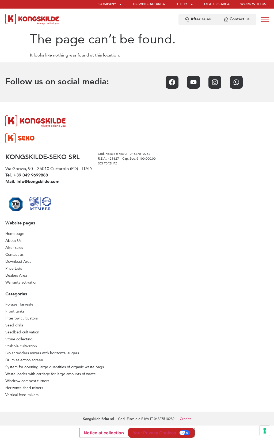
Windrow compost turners (27, 381)
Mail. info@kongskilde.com (32, 182)
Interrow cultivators (21, 318)
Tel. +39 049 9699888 (26, 175)
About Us (13, 241)
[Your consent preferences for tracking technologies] (265, 431)
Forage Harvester (20, 304)
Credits (185, 419)
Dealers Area (16, 275)
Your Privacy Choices (154, 432)
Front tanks (14, 311)
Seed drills (14, 325)
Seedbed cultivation (22, 332)
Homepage (14, 234)
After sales (14, 248)
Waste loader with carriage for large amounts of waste (50, 374)
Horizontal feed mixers (24, 388)
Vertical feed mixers (22, 395)
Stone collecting (19, 339)
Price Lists (13, 268)
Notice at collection (104, 432)
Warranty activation (21, 282)
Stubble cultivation (21, 346)
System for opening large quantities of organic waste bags (54, 367)
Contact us (14, 255)
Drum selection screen (24, 360)
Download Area (18, 262)
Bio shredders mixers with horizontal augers (42, 353)
